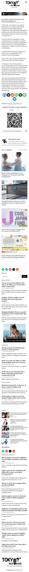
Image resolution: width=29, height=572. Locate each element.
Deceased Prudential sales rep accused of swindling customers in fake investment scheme (14, 203)
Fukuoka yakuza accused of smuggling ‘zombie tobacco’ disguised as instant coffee (13, 535)
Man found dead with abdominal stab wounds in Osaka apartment (13, 348)
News (20, 103)
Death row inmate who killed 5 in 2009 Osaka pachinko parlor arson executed (13, 361)
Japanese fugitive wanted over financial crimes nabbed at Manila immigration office (14, 497)
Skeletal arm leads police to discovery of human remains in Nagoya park (14, 386)
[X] (8, 95)
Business (10, 103)
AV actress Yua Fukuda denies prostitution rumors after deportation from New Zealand (18, 441)
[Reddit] (12, 95)
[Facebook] (4, 95)
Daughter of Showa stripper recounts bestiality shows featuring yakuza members (13, 299)
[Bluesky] (14, 99)
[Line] (24, 95)
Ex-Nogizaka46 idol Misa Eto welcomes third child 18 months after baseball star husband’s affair (18, 428)
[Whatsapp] (16, 95)
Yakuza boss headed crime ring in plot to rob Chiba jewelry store (14, 545)
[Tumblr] (20, 95)
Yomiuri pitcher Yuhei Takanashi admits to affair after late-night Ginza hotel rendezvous (18, 434)
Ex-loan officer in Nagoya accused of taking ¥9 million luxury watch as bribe (13, 397)
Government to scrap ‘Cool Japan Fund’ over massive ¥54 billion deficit (13, 230)
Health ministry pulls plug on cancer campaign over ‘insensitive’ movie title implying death (13, 175)
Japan (14, 103)
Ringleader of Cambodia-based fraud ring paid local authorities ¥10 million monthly (14, 509)
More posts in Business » (22, 149)
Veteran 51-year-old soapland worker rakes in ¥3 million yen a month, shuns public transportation (13, 284)
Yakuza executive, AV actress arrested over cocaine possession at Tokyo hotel (18, 414)
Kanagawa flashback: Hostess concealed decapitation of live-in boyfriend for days (14, 313)
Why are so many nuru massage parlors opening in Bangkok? (14, 484)
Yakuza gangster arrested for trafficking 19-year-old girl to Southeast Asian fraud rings (14, 459)
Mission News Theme (10, 570)
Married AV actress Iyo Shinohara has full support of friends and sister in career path (18, 421)
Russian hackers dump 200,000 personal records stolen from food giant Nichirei (13, 256)
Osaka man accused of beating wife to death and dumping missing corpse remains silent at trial (13, 373)
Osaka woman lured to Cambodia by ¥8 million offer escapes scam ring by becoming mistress (14, 472)
